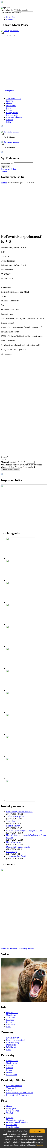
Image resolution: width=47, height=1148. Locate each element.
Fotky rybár (11, 1108)
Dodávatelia (11, 105)
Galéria (9, 103)
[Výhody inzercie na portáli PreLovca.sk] (2, 474)
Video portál (11, 1088)
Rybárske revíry (12, 1042)
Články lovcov (12, 112)
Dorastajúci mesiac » (11, 31)
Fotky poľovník (12, 1111)
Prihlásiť (9, 19)
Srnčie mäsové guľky (15, 816)
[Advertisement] (23, 63)
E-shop (9, 1090)
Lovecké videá (12, 115)
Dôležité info (11, 1047)
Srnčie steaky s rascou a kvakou (19, 812)
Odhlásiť (4, 171)
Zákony (9, 110)
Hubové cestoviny (13, 842)
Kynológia (10, 1024)
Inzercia (9, 120)
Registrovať (6, 169)
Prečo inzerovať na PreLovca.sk (19, 1093)
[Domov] (2, 2)
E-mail (4, 457)
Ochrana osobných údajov (17, 1122)
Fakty (8, 122)
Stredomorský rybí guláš (16, 856)
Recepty (9, 101)
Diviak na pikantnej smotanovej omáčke (17, 948)
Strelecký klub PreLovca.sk (17, 1095)
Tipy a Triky (11, 1017)
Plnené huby (11, 851)
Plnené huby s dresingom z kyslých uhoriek (24, 830)
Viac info (39, 1145)
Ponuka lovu (11, 1075)
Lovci (8, 108)
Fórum (9, 1070)
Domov (4, 182)
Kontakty (10, 1117)
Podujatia (10, 1020)
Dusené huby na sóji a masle (18, 847)
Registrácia (10, 17)
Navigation (9, 90)
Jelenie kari (11, 821)
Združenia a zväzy (13, 98)
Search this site (7, 10)
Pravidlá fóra (11, 1124)
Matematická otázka (10, 462)
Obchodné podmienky (15, 1120)
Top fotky (10, 1113)
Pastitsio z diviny (13, 826)
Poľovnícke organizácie (16, 1040)
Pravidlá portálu (12, 1127)
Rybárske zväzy (12, 1038)
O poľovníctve (12, 1012)
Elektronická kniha (14, 117)
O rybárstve (11, 1015)
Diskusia (9, 1072)
